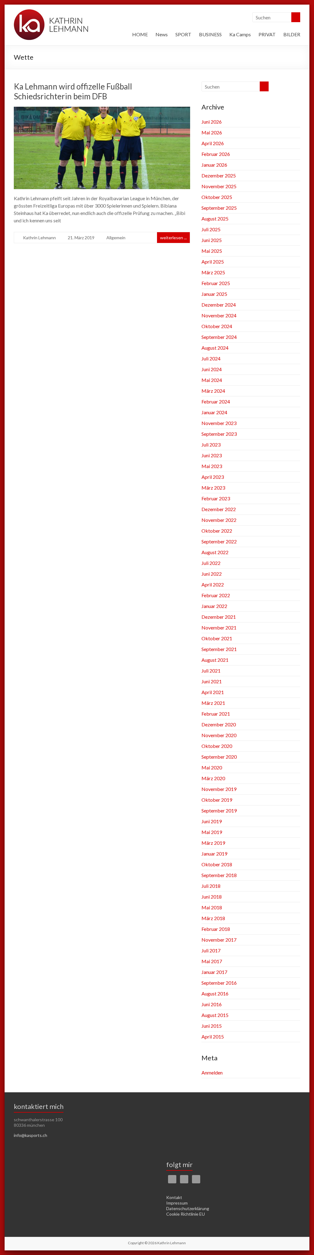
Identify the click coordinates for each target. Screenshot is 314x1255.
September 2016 (219, 983)
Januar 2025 (214, 294)
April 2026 (212, 143)
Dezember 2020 (218, 724)
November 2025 (218, 186)
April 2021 (212, 692)
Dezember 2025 (218, 175)
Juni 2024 (211, 369)
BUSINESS (210, 34)
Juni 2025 (211, 240)
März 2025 (213, 272)
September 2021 (219, 649)
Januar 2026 (214, 165)
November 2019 (218, 789)
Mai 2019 (211, 832)
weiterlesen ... (173, 237)
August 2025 (214, 218)
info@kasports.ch (30, 1135)
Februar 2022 (215, 595)
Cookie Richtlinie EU (185, 1214)
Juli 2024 (210, 358)
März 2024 (213, 391)
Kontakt (174, 1197)
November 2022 (218, 520)
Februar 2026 (215, 154)
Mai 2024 (211, 380)
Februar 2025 (215, 283)
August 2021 (214, 660)
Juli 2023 (210, 444)
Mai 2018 (211, 907)
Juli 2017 (210, 950)
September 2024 (219, 337)
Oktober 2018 (216, 864)
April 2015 (212, 1036)
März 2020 (213, 778)
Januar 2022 (214, 606)
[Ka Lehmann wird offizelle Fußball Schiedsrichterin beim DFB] (102, 111)
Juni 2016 (211, 1004)
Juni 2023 (211, 455)
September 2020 (219, 757)
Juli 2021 (210, 670)
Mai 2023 (211, 466)
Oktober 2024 (216, 326)
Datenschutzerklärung (187, 1208)
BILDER (291, 34)
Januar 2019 (214, 853)
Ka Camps (240, 34)
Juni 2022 (211, 574)
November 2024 (218, 315)
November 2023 (218, 423)
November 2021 (218, 627)
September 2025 (219, 208)
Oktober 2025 (216, 197)
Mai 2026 (211, 132)
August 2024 (214, 348)
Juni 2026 (211, 122)
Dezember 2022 (218, 509)
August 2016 (214, 993)
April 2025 (212, 261)
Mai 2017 (211, 961)
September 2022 (219, 541)
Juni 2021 (211, 681)
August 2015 (214, 1015)
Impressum (177, 1202)
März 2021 (213, 703)
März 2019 (213, 843)
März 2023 (213, 487)
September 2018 (219, 875)
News (161, 34)
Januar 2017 (214, 972)
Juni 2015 (211, 1026)
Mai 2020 (211, 767)
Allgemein (115, 237)
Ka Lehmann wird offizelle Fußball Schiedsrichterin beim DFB (73, 91)
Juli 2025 (210, 229)
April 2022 (212, 584)
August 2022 (214, 552)
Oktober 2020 (216, 746)
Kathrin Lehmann (39, 237)
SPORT (183, 34)
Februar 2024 (215, 401)
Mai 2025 (211, 251)
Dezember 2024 (218, 305)
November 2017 (218, 940)
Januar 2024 (214, 412)
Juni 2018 (211, 897)
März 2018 (213, 918)
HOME (140, 34)
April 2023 (212, 477)
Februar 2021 (215, 714)
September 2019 (219, 810)
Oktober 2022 (216, 531)
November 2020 (218, 735)
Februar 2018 (215, 929)
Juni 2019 (211, 821)
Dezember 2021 (218, 617)
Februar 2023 (215, 498)
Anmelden (212, 1072)
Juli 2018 (210, 886)
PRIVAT (267, 34)
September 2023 (219, 434)
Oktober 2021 (216, 638)
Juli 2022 (210, 563)
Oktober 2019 (216, 800)
